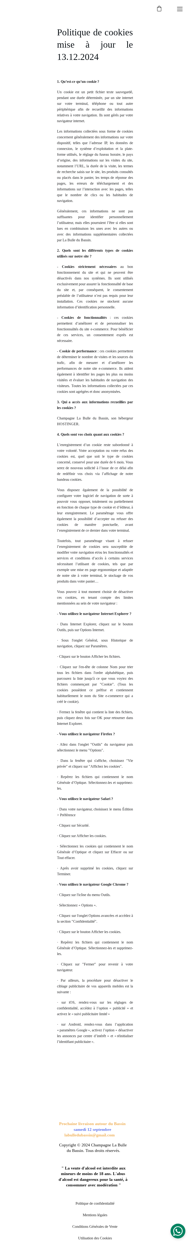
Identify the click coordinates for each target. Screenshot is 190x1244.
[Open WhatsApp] (178, 1231)
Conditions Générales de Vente (94, 1226)
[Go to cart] (159, 9)
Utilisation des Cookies (95, 1238)
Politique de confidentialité (95, 1203)
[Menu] (180, 9)
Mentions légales (95, 1215)
